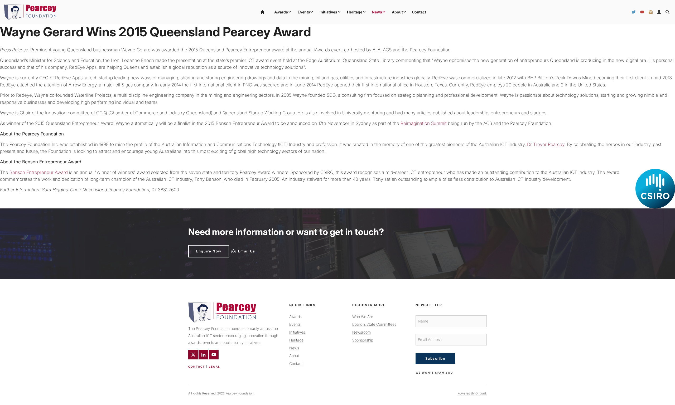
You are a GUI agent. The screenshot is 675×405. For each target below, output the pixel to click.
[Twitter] (634, 12)
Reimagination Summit (424, 123)
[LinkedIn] (203, 354)
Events (304, 12)
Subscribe (435, 358)
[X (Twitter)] (193, 354)
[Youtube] (214, 354)
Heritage (354, 12)
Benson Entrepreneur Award (38, 172)
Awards (281, 12)
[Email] (651, 12)
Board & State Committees (374, 324)
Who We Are (362, 316)
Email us (238, 250)
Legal (214, 366)
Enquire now (201, 247)
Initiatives (328, 12)
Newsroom (361, 332)
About (397, 12)
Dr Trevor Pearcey (546, 144)
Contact (419, 12)
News (377, 12)
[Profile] (659, 12)
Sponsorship (362, 340)
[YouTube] (642, 12)
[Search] (667, 12)
